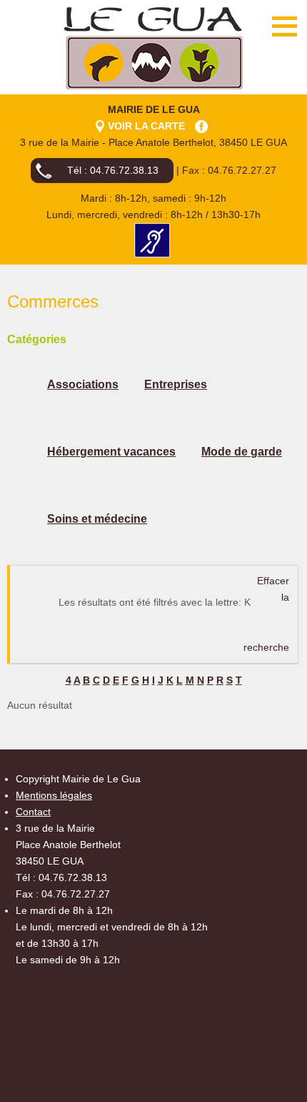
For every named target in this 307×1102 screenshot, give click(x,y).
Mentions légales (54, 795)
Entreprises (175, 384)
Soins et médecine (97, 519)
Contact (33, 811)
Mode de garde (241, 452)
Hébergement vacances (111, 452)
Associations (83, 384)
